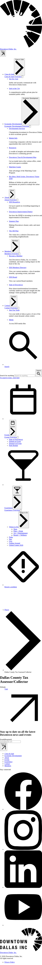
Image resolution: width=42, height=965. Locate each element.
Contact (7, 306)
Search (38, 370)
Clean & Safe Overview (13, 77)
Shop (15, 529)
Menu (3, 51)
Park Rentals (13, 445)
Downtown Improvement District (20, 212)
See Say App (13, 79)
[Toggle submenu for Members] (19, 254)
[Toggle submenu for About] (17, 200)
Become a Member (15, 256)
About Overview (10, 200)
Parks (11, 537)
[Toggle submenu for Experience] (21, 510)
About (6, 197)
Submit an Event (15, 441)
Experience (17, 495)
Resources (12, 148)
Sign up (3, 744)
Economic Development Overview (16, 126)
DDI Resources (14, 202)
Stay (10, 539)
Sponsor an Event (15, 443)
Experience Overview (12, 510)
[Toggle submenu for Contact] (18, 308)
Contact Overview (10, 308)
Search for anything (7, 375)
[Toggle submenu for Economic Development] (30, 126)
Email (6, 739)
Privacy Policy (9, 962)
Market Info (13, 138)
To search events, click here (9, 378)
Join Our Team (14, 310)
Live (10, 541)
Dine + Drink (18, 531)
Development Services (17, 128)
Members (7, 251)
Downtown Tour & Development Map (22, 157)
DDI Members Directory (17, 267)
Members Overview (11, 254)
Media (11, 320)
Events (12, 426)
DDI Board (13, 277)
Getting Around (14, 543)
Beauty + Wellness (20, 535)
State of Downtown (16, 285)
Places (6, 610)
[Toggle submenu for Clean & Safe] (22, 77)
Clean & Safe (9, 74)
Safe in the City (14, 88)
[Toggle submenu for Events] (18, 437)
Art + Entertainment (20, 533)
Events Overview (10, 437)
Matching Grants (15, 167)
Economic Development (13, 124)
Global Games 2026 (16, 545)
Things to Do (13, 527)
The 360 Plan (13, 231)
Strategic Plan (14, 221)
